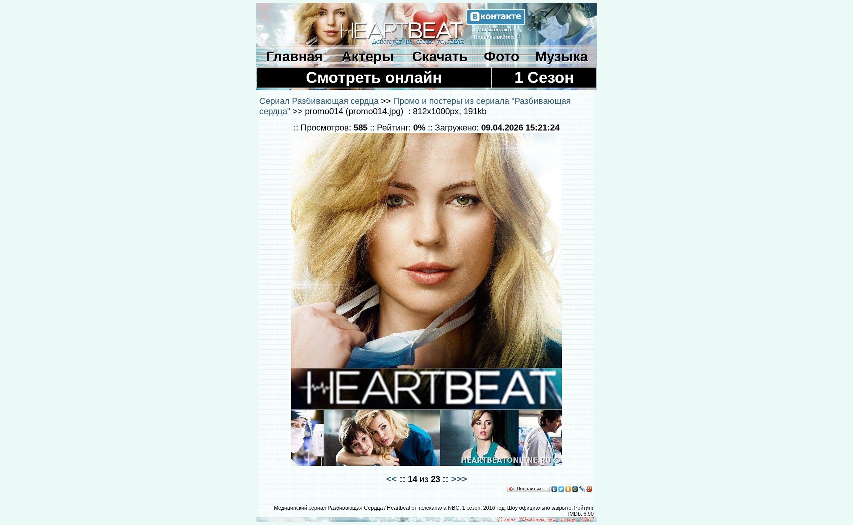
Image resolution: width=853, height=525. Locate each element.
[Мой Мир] (575, 489)
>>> (459, 479)
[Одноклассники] (568, 489)
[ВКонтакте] (554, 489)
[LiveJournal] (582, 489)
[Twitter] (561, 489)
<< (391, 479)
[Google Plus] (589, 489)
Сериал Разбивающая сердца (319, 101)
